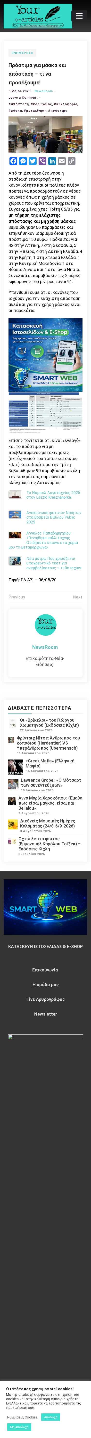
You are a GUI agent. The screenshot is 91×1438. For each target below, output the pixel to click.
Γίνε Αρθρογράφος (45, 999)
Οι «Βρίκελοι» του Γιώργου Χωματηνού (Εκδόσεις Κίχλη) (49, 723)
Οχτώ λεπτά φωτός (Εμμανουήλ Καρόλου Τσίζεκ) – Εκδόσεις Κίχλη (49, 843)
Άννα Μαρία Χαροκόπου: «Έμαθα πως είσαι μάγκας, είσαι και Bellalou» (50, 803)
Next (78, 597)
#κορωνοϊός (41, 104)
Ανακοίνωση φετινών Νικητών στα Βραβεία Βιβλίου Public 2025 (53, 517)
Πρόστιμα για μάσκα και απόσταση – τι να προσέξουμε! (37, 74)
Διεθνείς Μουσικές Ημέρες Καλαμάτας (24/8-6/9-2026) (47, 823)
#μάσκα (15, 110)
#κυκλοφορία (65, 104)
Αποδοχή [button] (50, 1417)
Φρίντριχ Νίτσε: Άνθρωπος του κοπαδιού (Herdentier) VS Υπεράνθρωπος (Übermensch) (48, 743)
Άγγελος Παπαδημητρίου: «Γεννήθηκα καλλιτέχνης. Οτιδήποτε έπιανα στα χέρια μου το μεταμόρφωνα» (43, 540)
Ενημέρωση (22, 53)
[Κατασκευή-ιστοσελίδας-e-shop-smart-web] (45, 354)
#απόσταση (18, 104)
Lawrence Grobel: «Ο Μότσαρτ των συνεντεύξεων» (51, 783)
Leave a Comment (23, 97)
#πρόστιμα (57, 110)
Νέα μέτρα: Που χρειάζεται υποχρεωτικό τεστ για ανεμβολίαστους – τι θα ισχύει (53, 563)
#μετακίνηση (35, 110)
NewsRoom (43, 91)
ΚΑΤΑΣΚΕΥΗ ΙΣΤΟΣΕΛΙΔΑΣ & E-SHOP (45, 946)
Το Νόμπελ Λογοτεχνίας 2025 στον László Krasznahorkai (53, 495)
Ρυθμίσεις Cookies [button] (22, 1417)
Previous (16, 597)
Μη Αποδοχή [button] (19, 1427)
